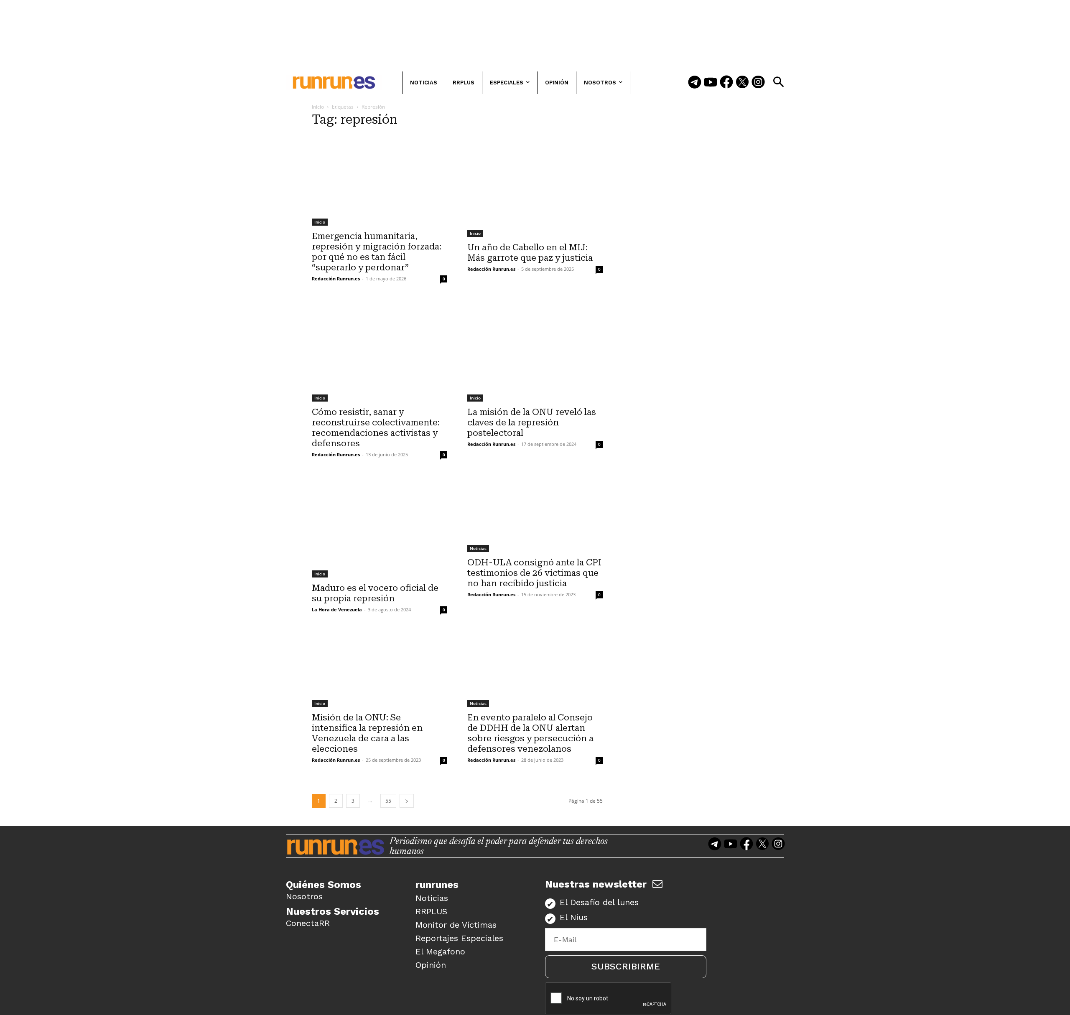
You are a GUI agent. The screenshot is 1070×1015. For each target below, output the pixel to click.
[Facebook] (726, 83)
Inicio (318, 106)
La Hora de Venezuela (337, 609)
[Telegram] (695, 83)
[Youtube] (710, 83)
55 (388, 800)
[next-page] (407, 801)
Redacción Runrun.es (336, 278)
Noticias (478, 548)
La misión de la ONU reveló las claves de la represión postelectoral (531, 422)
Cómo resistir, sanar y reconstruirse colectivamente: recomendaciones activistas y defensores (376, 427)
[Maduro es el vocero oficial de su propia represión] (379, 526)
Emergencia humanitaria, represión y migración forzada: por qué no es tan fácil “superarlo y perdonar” (376, 251)
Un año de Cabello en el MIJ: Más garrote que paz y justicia (530, 252)
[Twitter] (742, 83)
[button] (778, 82)
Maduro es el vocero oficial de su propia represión (375, 593)
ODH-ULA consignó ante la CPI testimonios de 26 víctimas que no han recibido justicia (534, 572)
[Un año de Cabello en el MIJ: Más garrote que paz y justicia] (535, 186)
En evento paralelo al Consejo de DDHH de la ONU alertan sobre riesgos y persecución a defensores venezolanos (530, 733)
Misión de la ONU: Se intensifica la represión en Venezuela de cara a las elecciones (367, 733)
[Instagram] (758, 83)
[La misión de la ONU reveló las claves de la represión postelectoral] (535, 351)
